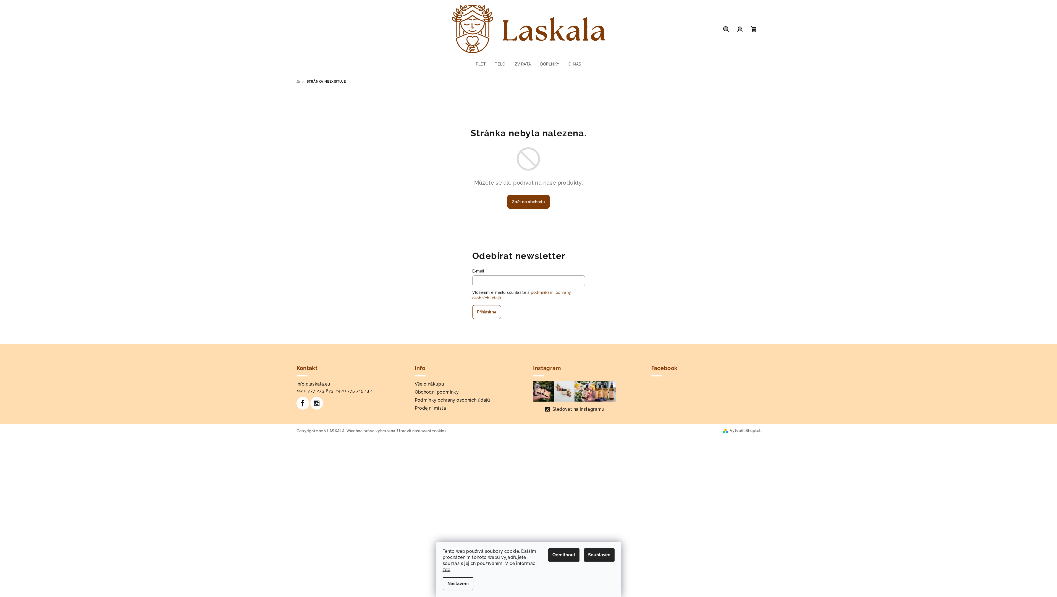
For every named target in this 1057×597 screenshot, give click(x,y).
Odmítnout (563, 554)
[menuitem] (481, 64)
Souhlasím (599, 554)
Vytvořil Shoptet (745, 430)
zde (446, 569)
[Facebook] (303, 403)
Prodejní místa (430, 408)
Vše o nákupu (429, 384)
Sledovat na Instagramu (578, 409)
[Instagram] (316, 403)
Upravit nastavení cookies (421, 431)
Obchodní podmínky (437, 392)
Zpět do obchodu (528, 202)
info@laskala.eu (314, 384)
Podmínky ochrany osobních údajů (452, 400)
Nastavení (458, 583)
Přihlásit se (486, 312)
